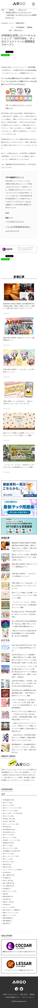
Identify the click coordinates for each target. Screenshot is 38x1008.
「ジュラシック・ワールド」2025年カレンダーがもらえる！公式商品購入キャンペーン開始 (24, 604)
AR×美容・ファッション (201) (11, 840)
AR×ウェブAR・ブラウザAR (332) (12, 813)
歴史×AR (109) (7, 867)
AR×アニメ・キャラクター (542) (12, 808)
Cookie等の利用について (12, 997)
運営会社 (32, 994)
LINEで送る (5, 55)
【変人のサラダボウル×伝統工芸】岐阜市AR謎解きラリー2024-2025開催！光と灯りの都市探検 (24, 633)
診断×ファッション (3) (9, 915)
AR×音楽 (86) (6, 872)
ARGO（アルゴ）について (10, 994)
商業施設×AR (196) (8, 843)
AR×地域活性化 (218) (9, 829)
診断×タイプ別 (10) (8, 902)
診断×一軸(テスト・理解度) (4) (11, 910)
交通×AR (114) (7, 864)
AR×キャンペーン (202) (9, 837)
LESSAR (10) (6, 904)
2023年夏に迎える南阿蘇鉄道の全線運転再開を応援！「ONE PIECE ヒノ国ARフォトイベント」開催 (24, 692)
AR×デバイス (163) (8, 853)
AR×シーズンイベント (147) (11, 856)
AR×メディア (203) (8, 835)
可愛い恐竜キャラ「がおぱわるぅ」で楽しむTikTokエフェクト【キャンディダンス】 (24, 585)
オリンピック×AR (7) (9, 907)
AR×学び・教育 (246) (9, 821)
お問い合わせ (24, 994)
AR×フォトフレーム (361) (10, 810)
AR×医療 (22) (6, 888)
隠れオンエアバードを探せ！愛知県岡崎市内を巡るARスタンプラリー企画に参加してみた (24, 557)
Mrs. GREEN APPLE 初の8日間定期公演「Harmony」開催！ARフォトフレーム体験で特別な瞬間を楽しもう (24, 623)
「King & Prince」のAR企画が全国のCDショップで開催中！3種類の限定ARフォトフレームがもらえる (24, 737)
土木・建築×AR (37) (8, 886)
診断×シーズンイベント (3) (10, 912)
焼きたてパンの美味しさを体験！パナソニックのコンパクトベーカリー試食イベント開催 (24, 595)
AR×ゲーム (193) (7, 845)
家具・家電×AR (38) (8, 883)
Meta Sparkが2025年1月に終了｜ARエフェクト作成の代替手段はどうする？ (24, 647)
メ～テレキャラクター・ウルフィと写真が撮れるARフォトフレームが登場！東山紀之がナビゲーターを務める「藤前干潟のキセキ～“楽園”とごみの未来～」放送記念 (24, 672)
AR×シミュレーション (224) (11, 824)
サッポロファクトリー (15, 221)
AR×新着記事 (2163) (8, 800)
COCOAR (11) (7, 899)
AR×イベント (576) (8, 805)
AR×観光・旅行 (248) (9, 818)
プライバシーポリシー (28, 997)
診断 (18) (5, 894)
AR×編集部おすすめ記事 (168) (11, 851)
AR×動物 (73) (6, 878)
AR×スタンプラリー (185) (10, 848)
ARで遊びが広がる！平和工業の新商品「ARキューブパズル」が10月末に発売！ (24, 614)
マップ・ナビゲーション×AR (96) (12, 869)
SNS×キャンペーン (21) (9, 891)
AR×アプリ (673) (7, 802)
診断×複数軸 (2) (7, 921)
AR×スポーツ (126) (8, 861)
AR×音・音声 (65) (8, 880)
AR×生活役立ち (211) (9, 832)
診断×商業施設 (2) (8, 918)
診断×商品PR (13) (8, 896)
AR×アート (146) (7, 859)
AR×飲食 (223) (7, 827)
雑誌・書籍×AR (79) (8, 875)
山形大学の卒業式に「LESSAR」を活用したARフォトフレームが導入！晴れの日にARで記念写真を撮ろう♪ (24, 683)
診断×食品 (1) (6, 923)
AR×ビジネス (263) (8, 816)
